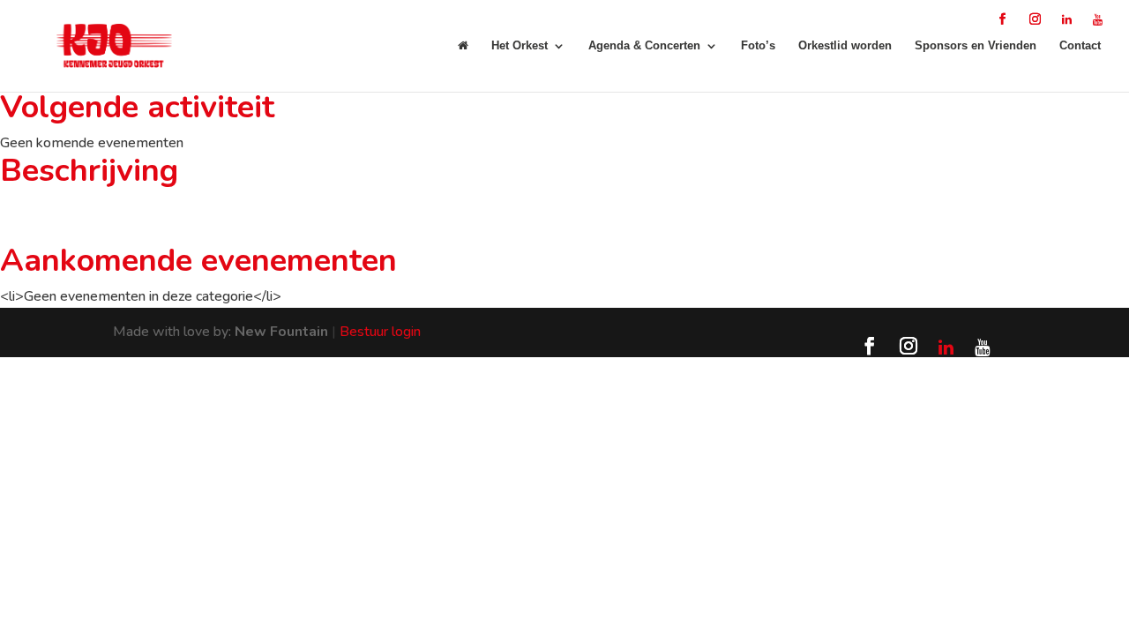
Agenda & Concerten (644, 46)
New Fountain (281, 331)
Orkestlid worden (845, 46)
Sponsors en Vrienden (975, 46)
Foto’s (758, 46)
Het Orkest (519, 46)
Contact (1080, 46)
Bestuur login (380, 331)
